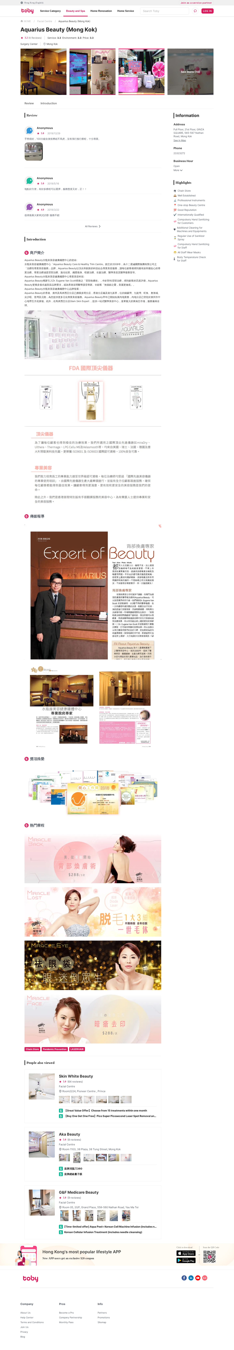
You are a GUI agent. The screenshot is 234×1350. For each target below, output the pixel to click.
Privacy (24, 1331)
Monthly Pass (66, 1322)
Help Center (26, 1317)
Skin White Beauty (76, 1076)
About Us (25, 1312)
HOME (27, 21)
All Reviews (91, 226)
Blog (22, 1336)
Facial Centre (44, 21)
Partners (102, 1312)
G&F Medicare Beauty (79, 1192)
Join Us (24, 1327)
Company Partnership (70, 1317)
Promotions (104, 1317)
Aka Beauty (69, 1134)
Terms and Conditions (32, 1322)
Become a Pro (66, 1312)
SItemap (102, 1322)
